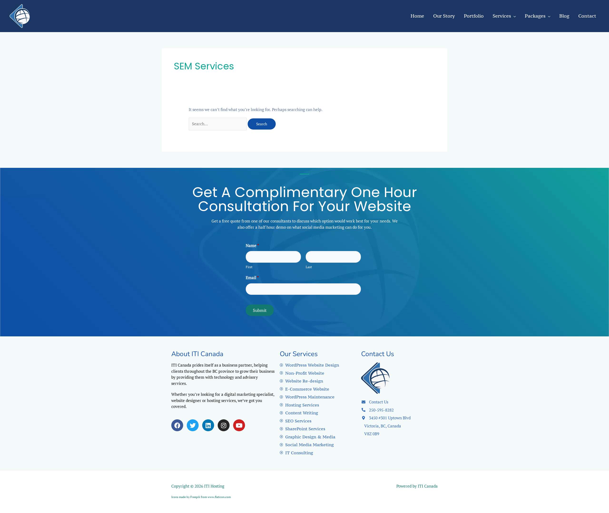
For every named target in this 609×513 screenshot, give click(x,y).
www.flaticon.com (219, 497)
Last (309, 267)
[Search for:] (218, 123)
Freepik (195, 497)
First (249, 267)
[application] (513, 16)
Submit (260, 310)
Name (252, 245)
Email (252, 277)
